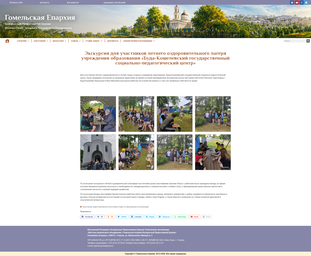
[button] (87, 217)
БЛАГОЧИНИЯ (39, 41)
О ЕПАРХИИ (21, 41)
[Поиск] (308, 41)
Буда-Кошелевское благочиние (105, 207)
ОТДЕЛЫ (74, 41)
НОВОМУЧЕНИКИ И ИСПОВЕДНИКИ (137, 41)
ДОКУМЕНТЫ (112, 41)
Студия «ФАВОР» (93, 41)
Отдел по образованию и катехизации (133, 207)
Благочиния (87, 207)
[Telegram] (306, 2)
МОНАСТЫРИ (58, 41)
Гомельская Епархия (40, 17)
